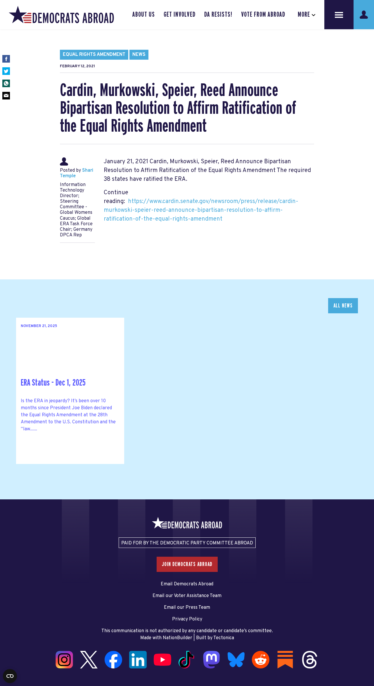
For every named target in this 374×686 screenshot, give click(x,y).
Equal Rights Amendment (94, 55)
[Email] (6, 96)
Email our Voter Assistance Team (187, 596)
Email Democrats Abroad (187, 584)
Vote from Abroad (263, 14)
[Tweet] (6, 71)
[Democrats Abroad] (61, 14)
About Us (143, 14)
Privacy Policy (187, 619)
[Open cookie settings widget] (10, 676)
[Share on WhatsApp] (6, 83)
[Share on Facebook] (6, 59)
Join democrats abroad (187, 564)
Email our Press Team (187, 608)
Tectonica (223, 638)
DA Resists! (218, 14)
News (139, 55)
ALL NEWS (343, 306)
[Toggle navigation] (339, 14)
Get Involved (179, 14)
